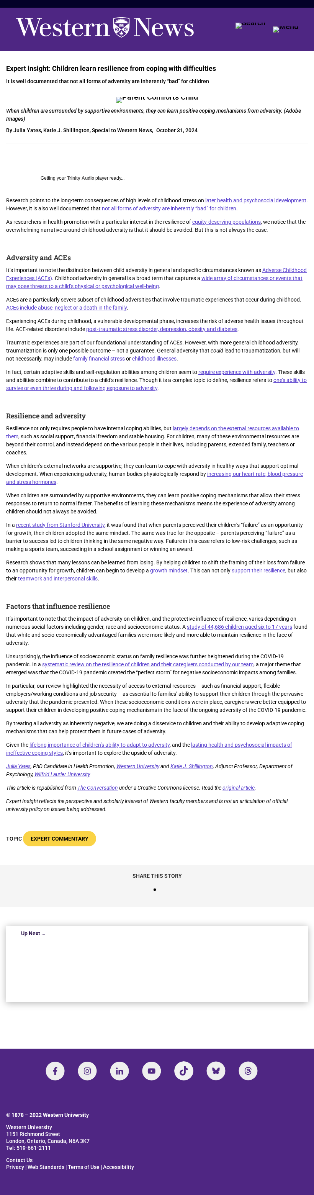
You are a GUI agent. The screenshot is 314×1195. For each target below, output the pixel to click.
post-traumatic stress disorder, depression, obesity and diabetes (161, 329)
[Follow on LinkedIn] (119, 1071)
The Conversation (97, 788)
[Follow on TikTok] (184, 1071)
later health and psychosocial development (255, 200)
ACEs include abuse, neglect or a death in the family (66, 308)
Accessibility (118, 1167)
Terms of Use (84, 1167)
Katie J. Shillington (191, 766)
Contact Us (19, 1160)
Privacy (15, 1167)
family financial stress (99, 359)
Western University (137, 766)
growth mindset (169, 570)
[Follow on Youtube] (151, 1071)
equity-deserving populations (226, 222)
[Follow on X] (216, 1071)
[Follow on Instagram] (87, 1071)
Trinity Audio (80, 178)
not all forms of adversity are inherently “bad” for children (169, 208)
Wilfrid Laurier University (62, 774)
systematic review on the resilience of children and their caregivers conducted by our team (147, 664)
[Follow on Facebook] (55, 1071)
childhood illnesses (154, 359)
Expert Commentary (59, 839)
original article (238, 788)
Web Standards (46, 1167)
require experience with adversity (236, 372)
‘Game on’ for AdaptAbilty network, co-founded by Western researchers (137, 970)
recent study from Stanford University (60, 525)
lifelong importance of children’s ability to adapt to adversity (99, 745)
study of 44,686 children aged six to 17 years (239, 627)
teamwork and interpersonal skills (58, 578)
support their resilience (258, 570)
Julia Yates (18, 766)
